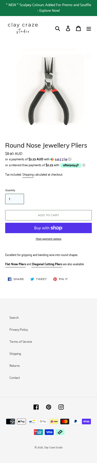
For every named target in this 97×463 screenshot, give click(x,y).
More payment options (48, 239)
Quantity (10, 190)
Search (14, 318)
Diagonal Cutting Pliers (47, 264)
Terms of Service (20, 342)
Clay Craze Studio (53, 448)
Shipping (28, 174)
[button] (48, 159)
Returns (14, 366)
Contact (14, 378)
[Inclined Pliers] (31, 264)
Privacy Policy (18, 330)
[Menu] (89, 28)
